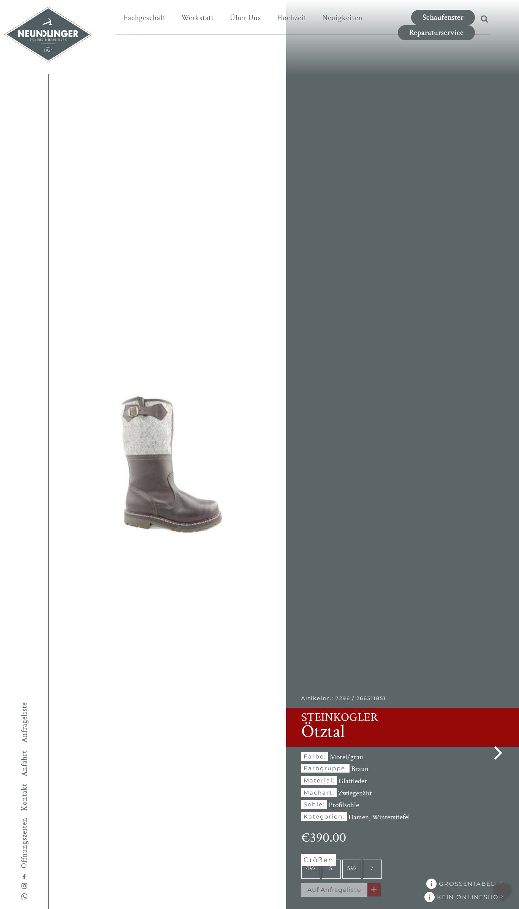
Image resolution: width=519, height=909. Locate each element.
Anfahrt (24, 763)
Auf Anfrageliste (334, 889)
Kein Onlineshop (469, 897)
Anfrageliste (24, 722)
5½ (352, 868)
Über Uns (245, 18)
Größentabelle (470, 883)
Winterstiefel (391, 817)
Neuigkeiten (342, 18)
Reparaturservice (436, 33)
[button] (502, 892)
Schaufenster (443, 17)
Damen (358, 817)
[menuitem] (145, 18)
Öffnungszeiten (24, 842)
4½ (311, 868)
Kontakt (24, 797)
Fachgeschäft (144, 18)
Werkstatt (197, 18)
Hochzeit (292, 18)
